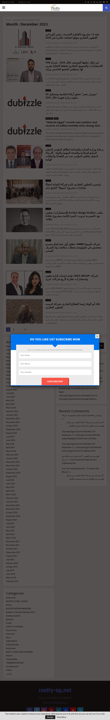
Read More (61, 717)
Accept (50, 717)
